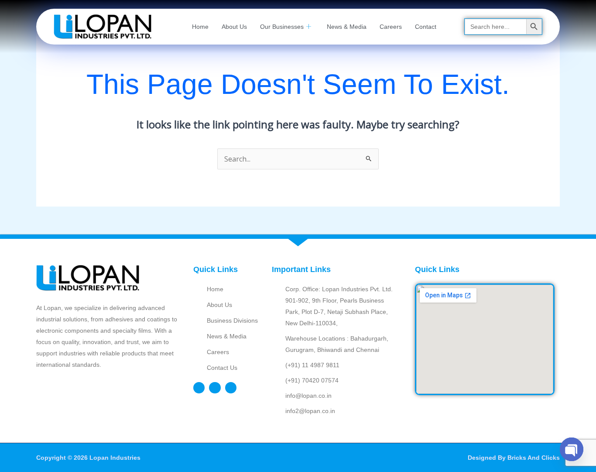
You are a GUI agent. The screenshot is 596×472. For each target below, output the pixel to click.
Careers (391, 26)
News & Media (347, 26)
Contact (425, 26)
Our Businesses (282, 26)
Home (200, 26)
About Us (234, 26)
